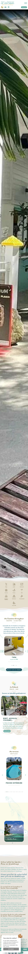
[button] (11, 665)
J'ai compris (11, 949)
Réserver (24, 7)
